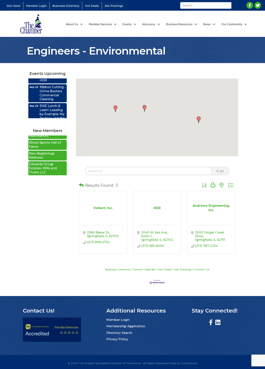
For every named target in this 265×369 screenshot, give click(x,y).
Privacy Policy (117, 339)
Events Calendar (144, 269)
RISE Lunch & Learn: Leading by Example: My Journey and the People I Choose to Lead (53, 112)
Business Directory (65, 6)
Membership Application (125, 326)
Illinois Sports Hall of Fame (45, 140)
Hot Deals (92, 6)
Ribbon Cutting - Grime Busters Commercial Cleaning (53, 89)
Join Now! (13, 6)
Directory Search (119, 333)
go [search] (222, 171)
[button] (144, 108)
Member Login (36, 6)
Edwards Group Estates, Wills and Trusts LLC (43, 164)
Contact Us (202, 269)
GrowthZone (189, 363)
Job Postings (114, 6)
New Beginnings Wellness (42, 151)
